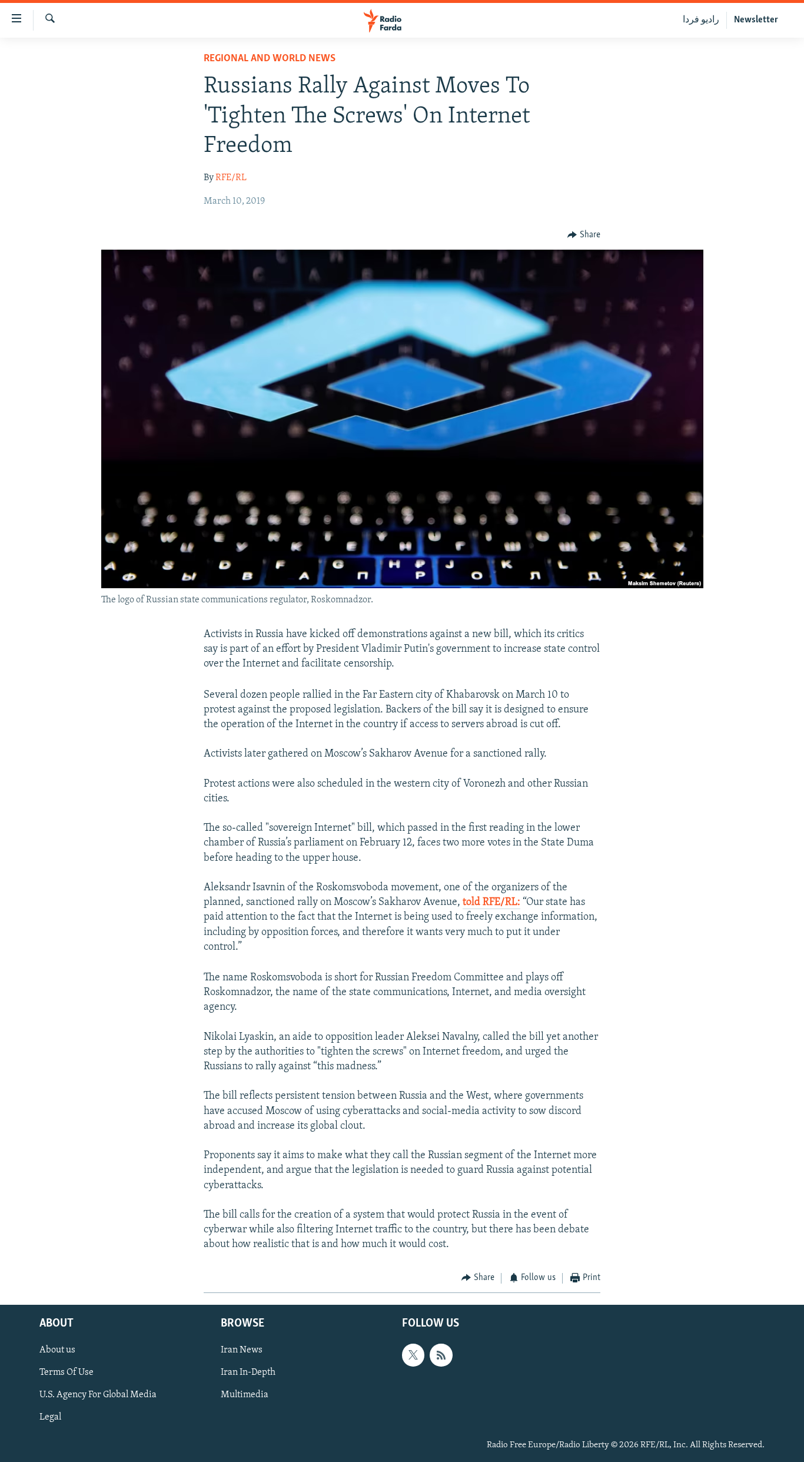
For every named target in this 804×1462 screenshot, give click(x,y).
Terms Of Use (66, 1372)
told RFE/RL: (491, 902)
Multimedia (244, 1395)
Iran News (242, 1350)
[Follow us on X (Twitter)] (413, 1355)
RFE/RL (231, 178)
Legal (50, 1418)
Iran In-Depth (248, 1372)
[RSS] (441, 1355)
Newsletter (756, 20)
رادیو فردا (701, 20)
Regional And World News (269, 59)
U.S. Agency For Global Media (98, 1395)
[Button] (583, 235)
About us (57, 1350)
